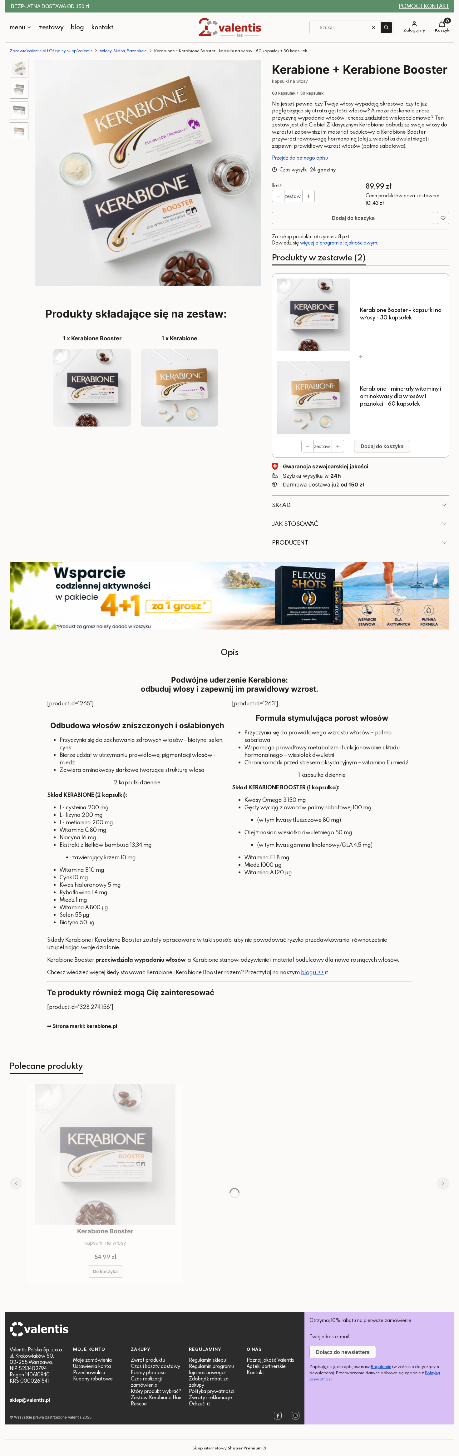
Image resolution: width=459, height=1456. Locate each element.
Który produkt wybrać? (156, 1391)
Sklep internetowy (227, 1448)
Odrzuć (197, 1403)
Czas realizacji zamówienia (146, 1381)
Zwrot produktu (148, 1360)
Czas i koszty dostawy (155, 1366)
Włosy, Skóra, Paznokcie (123, 50)
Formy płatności (148, 1372)
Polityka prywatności (211, 1391)
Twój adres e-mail (329, 1336)
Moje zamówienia (92, 1360)
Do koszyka (105, 1271)
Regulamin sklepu (207, 1360)
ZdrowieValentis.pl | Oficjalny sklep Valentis (51, 50)
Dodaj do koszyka (353, 218)
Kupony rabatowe (93, 1378)
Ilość (277, 185)
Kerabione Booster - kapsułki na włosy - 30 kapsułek (401, 313)
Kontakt (255, 1372)
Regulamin (381, 1366)
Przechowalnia (89, 1372)
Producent (290, 542)
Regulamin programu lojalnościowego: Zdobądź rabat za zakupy (211, 1375)
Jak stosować (295, 523)
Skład (281, 505)
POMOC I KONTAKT (424, 6)
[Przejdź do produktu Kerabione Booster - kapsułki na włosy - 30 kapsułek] (105, 1154)
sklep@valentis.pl (30, 1400)
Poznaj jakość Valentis (270, 1360)
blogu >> (312, 972)
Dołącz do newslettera (342, 1352)
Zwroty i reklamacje (210, 1397)
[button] (386, 27)
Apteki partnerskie (266, 1366)
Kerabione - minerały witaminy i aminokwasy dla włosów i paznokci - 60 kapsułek (400, 396)
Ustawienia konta (92, 1366)
